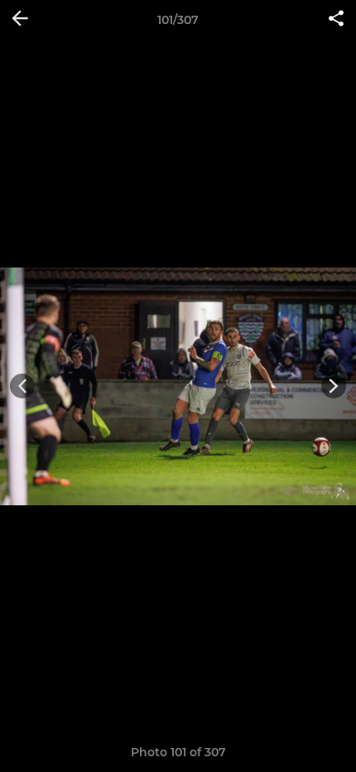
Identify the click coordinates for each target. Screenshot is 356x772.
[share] (336, 19)
